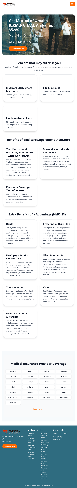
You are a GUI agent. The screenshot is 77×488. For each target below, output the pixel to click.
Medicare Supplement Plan (32, 447)
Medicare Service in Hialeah (44, 470)
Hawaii (47, 382)
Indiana (30, 387)
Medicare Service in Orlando (44, 456)
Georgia (30, 382)
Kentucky (13, 392)
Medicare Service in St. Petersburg (45, 443)
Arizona (47, 371)
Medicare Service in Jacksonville (44, 463)
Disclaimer (56, 439)
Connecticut (47, 376)
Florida (13, 382)
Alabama (13, 371)
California (13, 376)
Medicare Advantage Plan (31, 441)
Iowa (47, 387)
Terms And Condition (60, 434)
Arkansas (64, 371)
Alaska (30, 371)
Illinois (13, 387)
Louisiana (30, 392)
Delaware (64, 376)
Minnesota (47, 397)
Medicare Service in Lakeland (44, 477)
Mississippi (64, 397)
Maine (47, 392)
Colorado (30, 376)
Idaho (64, 382)
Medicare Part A (31, 435)
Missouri (13, 403)
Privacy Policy (57, 436)
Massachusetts (13, 397)
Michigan (30, 397)
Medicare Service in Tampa (44, 449)
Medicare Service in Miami (44, 436)
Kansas (63, 387)
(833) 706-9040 (18, 48)
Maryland (64, 392)
